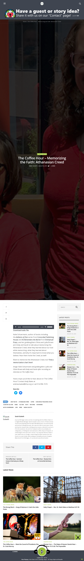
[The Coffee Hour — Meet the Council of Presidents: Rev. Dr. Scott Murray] (62, 353)
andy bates (14, 402)
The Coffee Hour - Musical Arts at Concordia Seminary (42, 460)
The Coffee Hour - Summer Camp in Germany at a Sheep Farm (14, 461)
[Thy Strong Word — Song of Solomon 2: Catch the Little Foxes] (62, 326)
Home (24, 21)
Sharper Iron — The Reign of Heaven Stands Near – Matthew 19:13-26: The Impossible (73, 370)
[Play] (16, 327)
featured (32, 404)
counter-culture (8, 404)
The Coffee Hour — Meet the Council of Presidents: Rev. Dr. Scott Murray (73, 356)
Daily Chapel (71, 337)
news (20, 407)
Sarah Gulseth (33, 166)
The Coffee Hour (42, 154)
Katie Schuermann (8, 407)
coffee (32, 402)
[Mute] (46, 327)
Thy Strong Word (72, 323)
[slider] (50, 327)
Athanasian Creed (24, 402)
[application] (33, 327)
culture (21, 404)
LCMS (16, 407)
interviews (40, 404)
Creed (16, 404)
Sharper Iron (71, 364)
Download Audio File (21, 330)
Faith (26, 404)
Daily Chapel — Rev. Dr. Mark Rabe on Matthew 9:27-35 (73, 342)
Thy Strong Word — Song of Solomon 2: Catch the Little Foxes (73, 328)
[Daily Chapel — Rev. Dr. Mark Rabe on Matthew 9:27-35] (62, 340)
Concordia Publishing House (44, 402)
